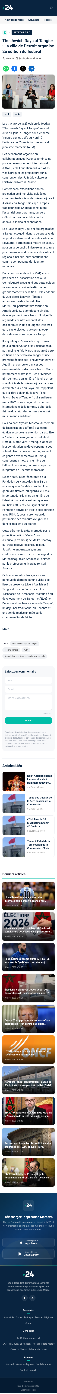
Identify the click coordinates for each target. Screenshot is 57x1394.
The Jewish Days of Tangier (24, 643)
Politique (28, 1317)
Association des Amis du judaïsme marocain (25, 656)
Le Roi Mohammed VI (28, 1338)
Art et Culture (22, 32)
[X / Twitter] (32, 1298)
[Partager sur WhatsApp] (5, 68)
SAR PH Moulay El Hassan (17, 1343)
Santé (28, 1323)
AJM (26, 650)
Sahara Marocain (38, 1349)
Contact (24, 1370)
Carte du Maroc (18, 1349)
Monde (38, 1317)
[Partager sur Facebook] (14, 68)
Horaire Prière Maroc (43, 1343)
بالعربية (33, 1370)
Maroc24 (10, 58)
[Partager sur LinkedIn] (31, 68)
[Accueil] (4, 32)
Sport (19, 1317)
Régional (49, 19)
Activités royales (14, 19)
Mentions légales (25, 1364)
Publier (28, 720)
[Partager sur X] (22, 68)
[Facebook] (25, 1298)
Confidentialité (43, 1364)
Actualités (33, 19)
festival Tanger (11, 650)
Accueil (10, 1364)
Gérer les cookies (28, 1390)
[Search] (51, 8)
